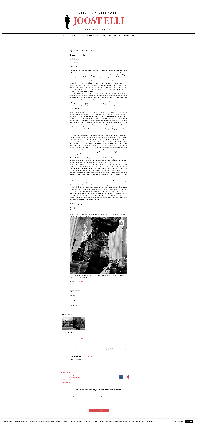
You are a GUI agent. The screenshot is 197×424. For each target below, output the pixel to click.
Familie (77, 291)
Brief (72, 291)
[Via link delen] (78, 300)
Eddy (64, 381)
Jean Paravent (66, 382)
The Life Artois (69, 332)
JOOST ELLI (99, 20)
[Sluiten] (195, 421)
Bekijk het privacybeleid (147, 421)
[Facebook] (121, 377)
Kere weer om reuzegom (69, 377)
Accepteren (189, 421)
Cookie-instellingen (178, 421)
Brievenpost (73, 295)
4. (62, 381)
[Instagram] (127, 377)
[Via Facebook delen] (70, 300)
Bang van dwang (67, 379)
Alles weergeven (131, 314)
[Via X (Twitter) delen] (74, 300)
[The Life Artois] (73, 323)
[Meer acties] (126, 50)
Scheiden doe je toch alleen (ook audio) (73, 376)
